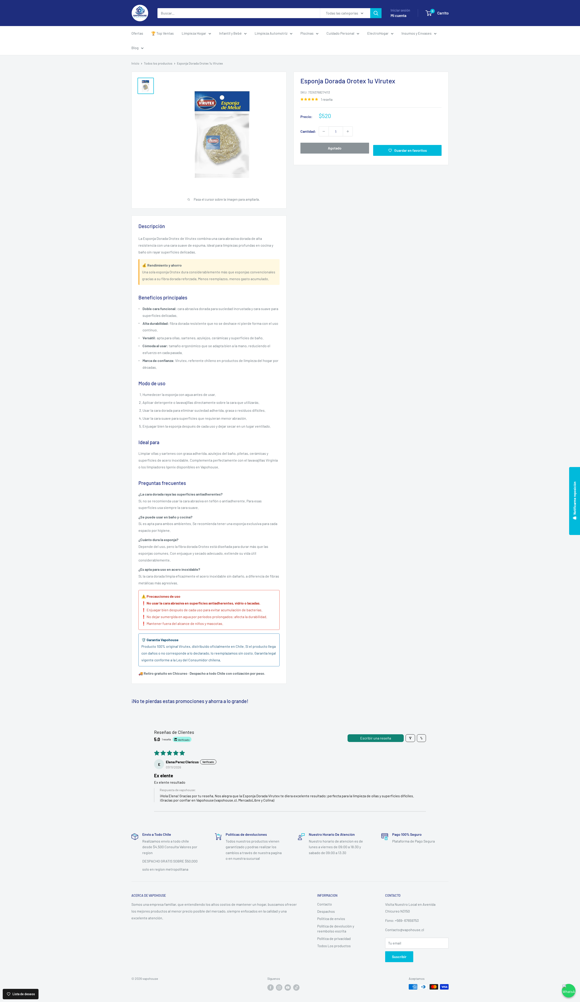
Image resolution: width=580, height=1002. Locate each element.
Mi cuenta (398, 15)
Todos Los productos (334, 946)
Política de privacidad (334, 938)
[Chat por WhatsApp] (568, 990)
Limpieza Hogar (194, 33)
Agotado (334, 148)
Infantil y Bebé (230, 33)
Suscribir (399, 956)
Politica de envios (331, 918)
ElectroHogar (378, 33)
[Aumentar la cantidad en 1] (348, 131)
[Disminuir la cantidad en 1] (324, 131)
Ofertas (137, 33)
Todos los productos (158, 63)
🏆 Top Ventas (162, 33)
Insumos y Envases (416, 33)
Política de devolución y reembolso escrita (335, 928)
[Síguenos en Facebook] (270, 987)
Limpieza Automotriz (271, 33)
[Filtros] (410, 738)
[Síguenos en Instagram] (279, 987)
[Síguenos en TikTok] (296, 987)
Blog (135, 48)
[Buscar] (376, 13)
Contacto (324, 904)
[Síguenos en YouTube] (288, 987)
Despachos (326, 911)
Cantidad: (308, 131)
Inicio (135, 63)
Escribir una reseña (375, 738)
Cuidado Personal (340, 33)
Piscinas (307, 33)
